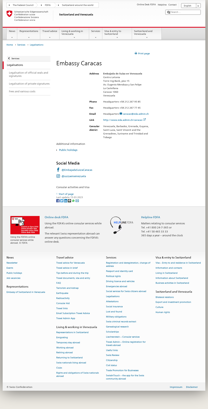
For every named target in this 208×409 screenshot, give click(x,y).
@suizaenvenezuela (74, 176)
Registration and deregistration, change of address (128, 265)
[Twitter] (62, 200)
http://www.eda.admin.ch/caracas (122, 120)
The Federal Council (23, 5)
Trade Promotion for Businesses (122, 370)
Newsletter (11, 263)
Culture (159, 307)
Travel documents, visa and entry (73, 278)
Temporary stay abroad (68, 342)
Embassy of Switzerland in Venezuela (25, 292)
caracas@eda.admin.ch (136, 113)
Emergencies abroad (116, 286)
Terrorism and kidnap (67, 288)
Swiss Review (112, 355)
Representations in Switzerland (72, 332)
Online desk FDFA (56, 217)
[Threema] (70, 200)
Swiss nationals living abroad (71, 362)
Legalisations (112, 296)
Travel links (62, 308)
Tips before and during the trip (72, 273)
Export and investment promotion (173, 302)
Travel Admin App (65, 318)
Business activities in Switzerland (172, 283)
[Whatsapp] (74, 200)
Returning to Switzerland (69, 358)
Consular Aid (63, 303)
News (12, 31)
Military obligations (116, 316)
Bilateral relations (165, 297)
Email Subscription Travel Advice (73, 313)
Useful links (112, 350)
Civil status (111, 365)
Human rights (163, 312)
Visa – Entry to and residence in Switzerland (178, 263)
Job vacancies (13, 278)
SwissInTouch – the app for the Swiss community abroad (125, 377)
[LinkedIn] (66, 200)
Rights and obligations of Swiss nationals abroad (77, 374)
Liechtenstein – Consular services (123, 337)
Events (9, 268)
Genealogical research (117, 327)
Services (95, 31)
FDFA (48, 5)
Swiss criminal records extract (121, 322)
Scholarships (112, 331)
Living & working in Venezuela (72, 32)
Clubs (59, 367)
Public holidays (68, 150)
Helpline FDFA (150, 217)
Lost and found (114, 311)
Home (9, 45)
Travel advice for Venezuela (70, 263)
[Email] (77, 200)
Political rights (113, 276)
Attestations (112, 301)
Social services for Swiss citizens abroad (126, 291)
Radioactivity (62, 298)
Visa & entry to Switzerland (112, 32)
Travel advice (49, 31)
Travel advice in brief (67, 268)
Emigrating (62, 337)
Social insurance (114, 306)
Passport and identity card (119, 271)
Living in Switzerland (167, 273)
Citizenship (112, 360)
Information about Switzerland (172, 278)
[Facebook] (58, 200)
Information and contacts (169, 268)
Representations (29, 31)
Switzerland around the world (77, 5)
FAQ (58, 283)
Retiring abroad (64, 352)
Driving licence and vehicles (120, 281)
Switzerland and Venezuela (143, 32)
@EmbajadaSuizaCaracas (77, 169)
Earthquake (62, 293)
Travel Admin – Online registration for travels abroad (126, 344)
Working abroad (65, 347)
